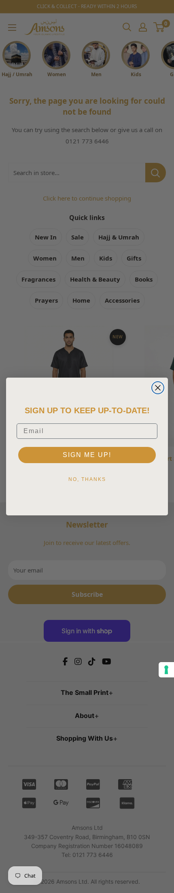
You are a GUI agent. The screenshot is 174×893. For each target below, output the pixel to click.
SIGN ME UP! (87, 454)
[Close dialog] (158, 388)
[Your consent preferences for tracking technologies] (166, 669)
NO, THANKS (87, 479)
